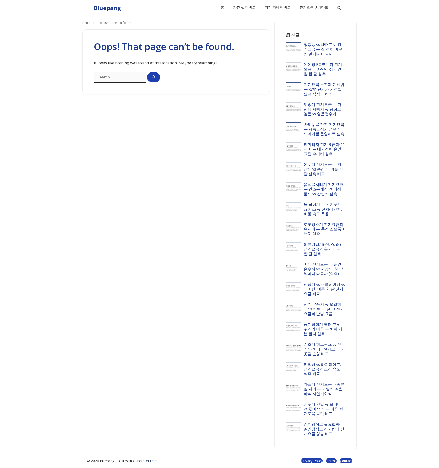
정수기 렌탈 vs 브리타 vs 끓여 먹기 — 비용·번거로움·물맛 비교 (323, 408)
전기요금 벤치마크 (314, 7)
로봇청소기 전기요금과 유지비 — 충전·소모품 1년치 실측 (324, 229)
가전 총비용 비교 (278, 7)
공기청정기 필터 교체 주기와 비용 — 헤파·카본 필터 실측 (323, 329)
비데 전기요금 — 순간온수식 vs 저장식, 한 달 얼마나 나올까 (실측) (323, 269)
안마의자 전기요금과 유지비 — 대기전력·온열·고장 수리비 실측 (324, 149)
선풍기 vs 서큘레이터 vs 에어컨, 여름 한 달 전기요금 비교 (324, 289)
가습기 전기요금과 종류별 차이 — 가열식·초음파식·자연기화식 (324, 389)
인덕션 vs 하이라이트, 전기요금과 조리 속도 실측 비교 (322, 369)
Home (86, 23)
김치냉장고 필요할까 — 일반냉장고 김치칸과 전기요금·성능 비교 (324, 429)
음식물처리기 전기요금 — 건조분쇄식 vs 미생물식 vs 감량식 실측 (323, 189)
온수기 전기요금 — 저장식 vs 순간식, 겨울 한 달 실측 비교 (323, 169)
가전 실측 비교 (244, 7)
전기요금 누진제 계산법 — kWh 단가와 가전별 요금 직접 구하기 (324, 89)
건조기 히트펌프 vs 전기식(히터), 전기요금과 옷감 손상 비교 (323, 349)
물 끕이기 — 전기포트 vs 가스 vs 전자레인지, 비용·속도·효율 (323, 209)
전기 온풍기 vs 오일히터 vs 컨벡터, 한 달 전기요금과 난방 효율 (324, 309)
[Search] (153, 77)
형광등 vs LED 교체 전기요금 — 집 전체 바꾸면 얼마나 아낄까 (323, 49)
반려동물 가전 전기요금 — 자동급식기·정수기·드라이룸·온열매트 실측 (324, 129)
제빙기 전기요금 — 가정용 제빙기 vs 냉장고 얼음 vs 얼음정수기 (322, 109)
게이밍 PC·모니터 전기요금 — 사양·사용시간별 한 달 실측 (323, 69)
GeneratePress (145, 460)
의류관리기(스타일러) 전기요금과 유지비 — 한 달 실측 (322, 249)
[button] (339, 7)
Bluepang (107, 8)
